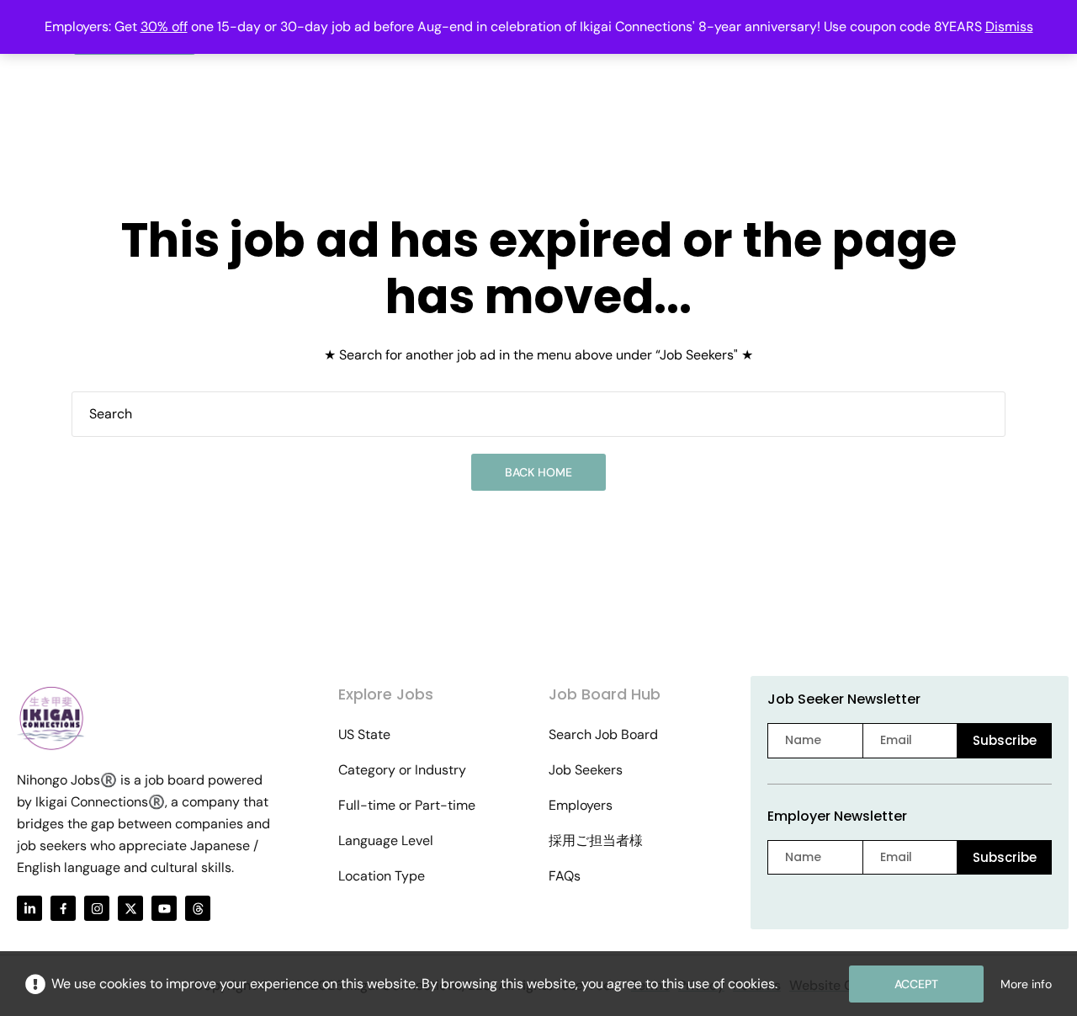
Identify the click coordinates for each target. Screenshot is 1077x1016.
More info (1026, 984)
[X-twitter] (130, 908)
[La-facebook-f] (63, 908)
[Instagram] (96, 908)
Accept (916, 984)
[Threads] (197, 908)
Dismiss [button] (1009, 26)
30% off (164, 26)
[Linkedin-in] (29, 908)
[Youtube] (164, 908)
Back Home (538, 472)
